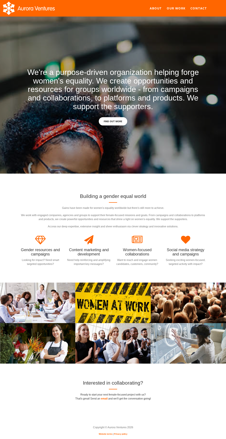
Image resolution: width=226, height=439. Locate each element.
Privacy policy (120, 434)
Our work (176, 8)
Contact (198, 8)
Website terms (106, 434)
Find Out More (113, 121)
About (156, 8)
